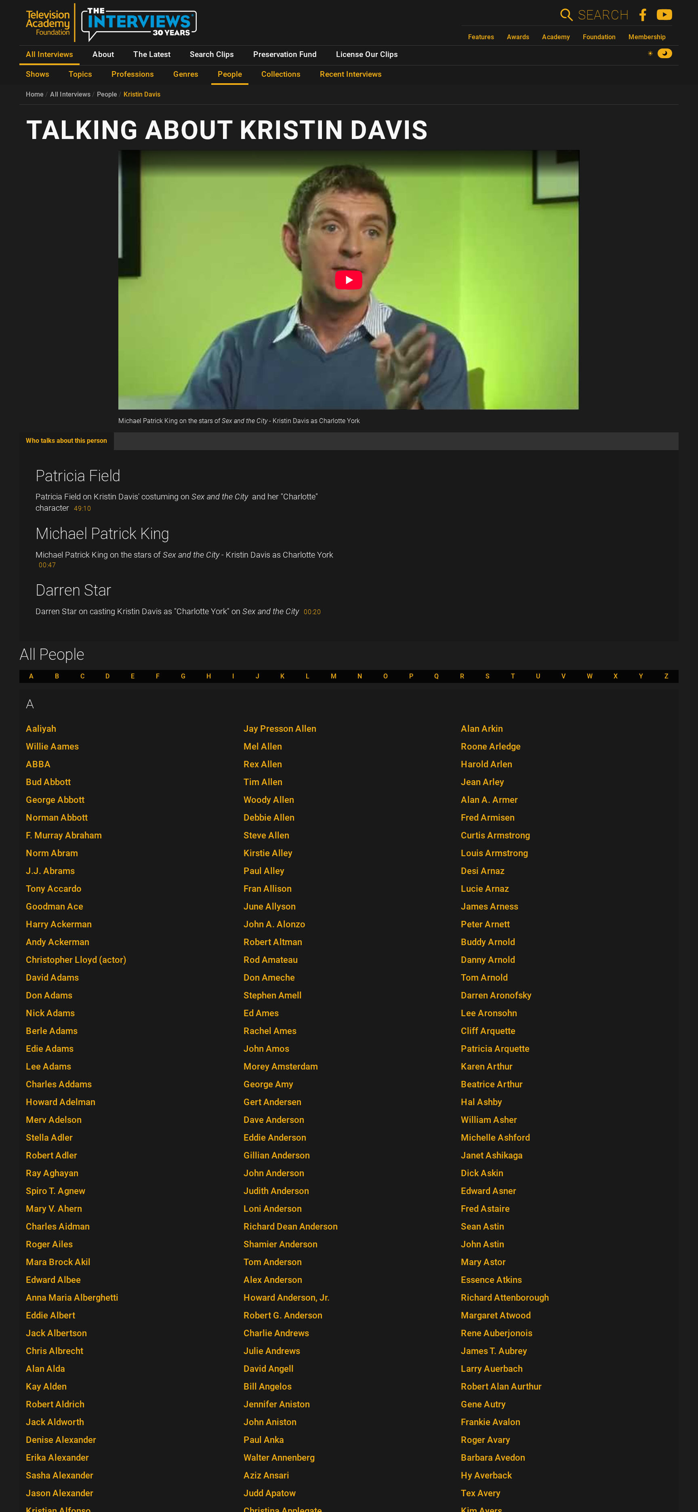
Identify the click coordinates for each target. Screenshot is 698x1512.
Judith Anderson (276, 1191)
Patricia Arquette (495, 1049)
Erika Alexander (57, 1458)
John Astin (482, 1244)
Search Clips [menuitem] (212, 54)
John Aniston (270, 1422)
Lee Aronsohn (489, 1013)
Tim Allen (263, 782)
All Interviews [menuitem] (49, 54)
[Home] (114, 25)
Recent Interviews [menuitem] (351, 74)
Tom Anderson (273, 1262)
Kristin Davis (142, 94)
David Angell (269, 1369)
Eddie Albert (50, 1315)
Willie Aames (52, 746)
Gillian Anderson (277, 1155)
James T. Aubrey (494, 1351)
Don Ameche (269, 978)
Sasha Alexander (59, 1475)
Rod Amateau (271, 960)
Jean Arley (482, 782)
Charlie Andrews (276, 1333)
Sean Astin (482, 1226)
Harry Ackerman (59, 924)
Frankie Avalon (490, 1422)
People (107, 94)
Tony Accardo (54, 889)
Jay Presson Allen (280, 729)
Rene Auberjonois (496, 1333)
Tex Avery (480, 1493)
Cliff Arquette (488, 1031)
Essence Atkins (491, 1280)
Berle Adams (52, 1031)
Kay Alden (46, 1386)
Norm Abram (52, 853)
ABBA (38, 764)
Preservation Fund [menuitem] (285, 54)
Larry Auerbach (492, 1369)
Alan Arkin (482, 729)
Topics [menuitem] (80, 74)
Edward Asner (488, 1191)
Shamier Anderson (280, 1244)
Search (603, 15)
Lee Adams (48, 1066)
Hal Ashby (481, 1102)
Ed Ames (261, 1013)
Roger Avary (485, 1440)
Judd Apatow (270, 1493)
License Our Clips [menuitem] (367, 54)
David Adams (52, 978)
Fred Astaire (485, 1209)
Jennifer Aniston (277, 1404)
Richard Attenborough (505, 1298)
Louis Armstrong (494, 853)
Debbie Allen (269, 818)
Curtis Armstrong (495, 835)
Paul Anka (264, 1440)
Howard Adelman (60, 1102)
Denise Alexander (61, 1440)
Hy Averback (486, 1475)
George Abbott (55, 800)
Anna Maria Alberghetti (72, 1298)
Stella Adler (49, 1138)
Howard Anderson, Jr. (287, 1298)
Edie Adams (50, 1049)
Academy (556, 37)
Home (35, 94)
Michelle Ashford (495, 1138)
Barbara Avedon (493, 1458)
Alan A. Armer (489, 800)
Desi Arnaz (483, 871)
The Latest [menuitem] (151, 54)
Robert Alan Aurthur (501, 1386)
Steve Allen (266, 835)
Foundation (599, 37)
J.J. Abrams (50, 871)
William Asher (489, 1120)
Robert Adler (51, 1155)
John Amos (266, 1049)
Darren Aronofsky (496, 995)
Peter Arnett (485, 924)
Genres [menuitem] (185, 74)
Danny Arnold (488, 960)
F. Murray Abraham (64, 835)
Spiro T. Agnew (55, 1191)
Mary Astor (483, 1262)
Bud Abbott (48, 782)
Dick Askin (482, 1173)
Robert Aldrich (55, 1404)
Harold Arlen (486, 764)
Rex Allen (263, 764)
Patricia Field (78, 476)
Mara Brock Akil (58, 1262)
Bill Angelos (268, 1386)
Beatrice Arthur (492, 1084)
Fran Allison (268, 889)
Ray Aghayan (52, 1173)
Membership (647, 37)
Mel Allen (263, 746)
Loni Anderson (273, 1209)
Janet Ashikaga (492, 1155)
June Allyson (270, 906)
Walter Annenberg (279, 1458)
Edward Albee (53, 1280)
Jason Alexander (59, 1493)
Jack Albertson (56, 1333)
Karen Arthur (487, 1066)
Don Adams (49, 995)
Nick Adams (50, 1013)
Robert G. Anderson (283, 1315)
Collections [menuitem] (281, 74)
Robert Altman (273, 942)
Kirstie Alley (268, 853)
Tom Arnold (484, 978)
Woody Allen (269, 800)
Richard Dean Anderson (291, 1226)
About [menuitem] (103, 54)
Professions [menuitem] (132, 74)
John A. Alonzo (274, 924)
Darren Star (73, 590)
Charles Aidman (58, 1226)
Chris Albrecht (54, 1351)
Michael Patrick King (102, 534)
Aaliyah (41, 729)
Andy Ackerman (57, 942)
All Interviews (70, 94)
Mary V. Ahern (54, 1209)
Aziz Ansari (266, 1475)
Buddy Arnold (488, 942)
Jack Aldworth (55, 1422)
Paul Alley (264, 871)
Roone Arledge (491, 746)
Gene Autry (483, 1404)
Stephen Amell (273, 995)
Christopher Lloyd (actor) (76, 960)
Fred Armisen (488, 818)
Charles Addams (59, 1084)
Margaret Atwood (496, 1315)
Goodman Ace (54, 906)
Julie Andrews (272, 1351)
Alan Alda (45, 1369)
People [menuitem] (230, 74)
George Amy (268, 1084)
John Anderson (274, 1173)
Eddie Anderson (275, 1138)
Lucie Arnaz (485, 889)
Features (481, 37)
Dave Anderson (274, 1120)
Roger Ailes (49, 1244)
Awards (518, 37)
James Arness (489, 906)
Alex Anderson (273, 1280)
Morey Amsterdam (281, 1066)
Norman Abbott (57, 818)
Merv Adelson (54, 1120)
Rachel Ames (270, 1031)
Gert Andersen (272, 1102)
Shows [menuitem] (37, 74)
